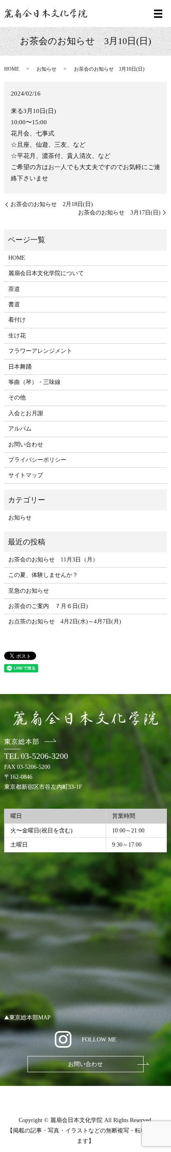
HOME (11, 69)
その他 (17, 397)
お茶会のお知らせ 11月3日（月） (53, 559)
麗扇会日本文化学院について (46, 273)
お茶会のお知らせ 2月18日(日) (51, 204)
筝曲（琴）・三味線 (34, 382)
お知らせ (46, 69)
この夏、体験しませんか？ (43, 575)
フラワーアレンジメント (40, 351)
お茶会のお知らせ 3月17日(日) (119, 212)
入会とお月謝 (25, 413)
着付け (17, 320)
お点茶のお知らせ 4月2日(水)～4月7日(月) (64, 621)
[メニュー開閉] (158, 14)
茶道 (14, 289)
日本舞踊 (20, 367)
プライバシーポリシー (37, 460)
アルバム (20, 429)
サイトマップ (25, 475)
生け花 (17, 335)
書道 (14, 304)
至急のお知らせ (28, 591)
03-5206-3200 (44, 756)
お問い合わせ (25, 444)
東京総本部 (21, 741)
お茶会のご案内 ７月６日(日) (48, 606)
